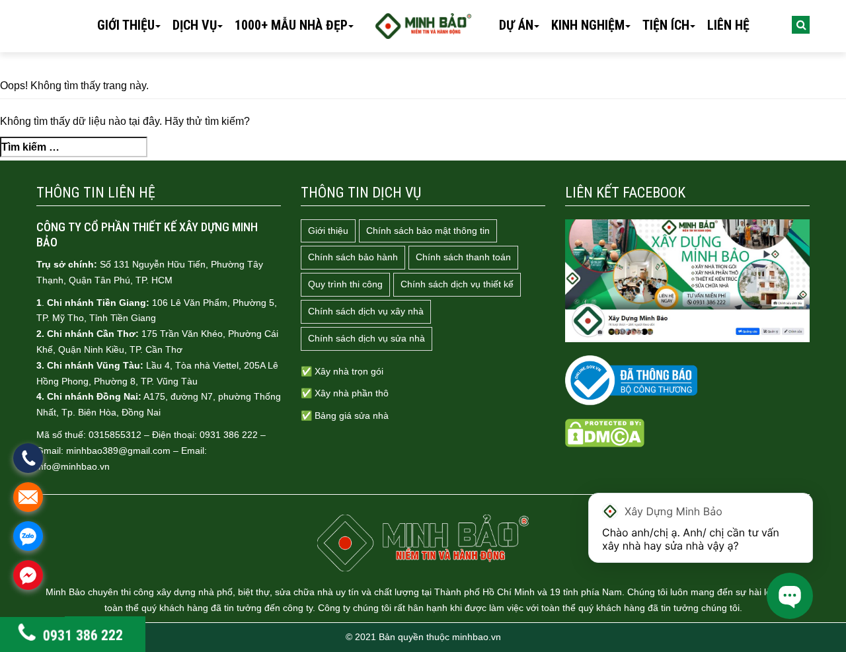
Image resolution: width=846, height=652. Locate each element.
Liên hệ (728, 25)
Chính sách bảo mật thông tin (428, 230)
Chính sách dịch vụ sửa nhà (366, 338)
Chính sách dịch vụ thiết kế (457, 284)
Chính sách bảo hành (353, 257)
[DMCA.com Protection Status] (604, 432)
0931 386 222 (82, 636)
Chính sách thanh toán (463, 257)
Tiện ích (665, 25)
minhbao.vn (476, 637)
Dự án (516, 25)
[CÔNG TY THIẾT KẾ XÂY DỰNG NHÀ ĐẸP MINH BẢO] (423, 543)
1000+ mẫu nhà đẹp (291, 25)
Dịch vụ (195, 25)
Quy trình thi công (345, 284)
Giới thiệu (126, 25)
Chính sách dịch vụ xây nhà (366, 311)
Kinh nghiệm (588, 25)
